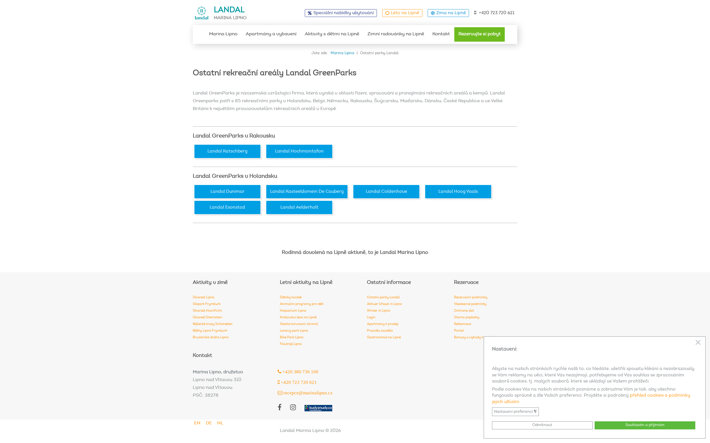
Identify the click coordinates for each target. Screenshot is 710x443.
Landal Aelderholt (299, 207)
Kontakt (441, 34)
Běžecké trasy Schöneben (212, 324)
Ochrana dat (464, 310)
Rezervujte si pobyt (479, 34)
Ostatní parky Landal (383, 297)
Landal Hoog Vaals (458, 191)
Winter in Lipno (378, 310)
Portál (459, 330)
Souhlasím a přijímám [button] (645, 425)
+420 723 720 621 (496, 13)
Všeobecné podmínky (470, 304)
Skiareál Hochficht (207, 310)
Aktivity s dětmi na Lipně (332, 34)
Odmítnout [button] (542, 425)
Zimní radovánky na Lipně (395, 34)
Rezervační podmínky (470, 297)
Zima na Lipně (451, 13)
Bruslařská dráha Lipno (211, 337)
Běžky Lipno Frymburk (210, 330)
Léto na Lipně (405, 13)
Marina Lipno (223, 34)
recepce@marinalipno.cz (307, 392)
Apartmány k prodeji (383, 324)
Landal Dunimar (228, 191)
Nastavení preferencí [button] (515, 412)
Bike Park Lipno (291, 337)
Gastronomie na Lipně (384, 337)
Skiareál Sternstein (207, 317)
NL (220, 423)
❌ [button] (698, 342)
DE (209, 423)
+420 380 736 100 (299, 371)
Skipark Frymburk (206, 304)
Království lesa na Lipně (298, 317)
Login (371, 317)
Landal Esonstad (227, 207)
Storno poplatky (466, 317)
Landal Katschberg (227, 151)
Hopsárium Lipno (293, 310)
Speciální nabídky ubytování (343, 13)
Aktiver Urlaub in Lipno (384, 304)
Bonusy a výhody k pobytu (474, 337)
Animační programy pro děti (302, 304)
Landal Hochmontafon (299, 151)
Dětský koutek (291, 297)
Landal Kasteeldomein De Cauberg (307, 191)
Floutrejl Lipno (291, 344)
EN (197, 423)
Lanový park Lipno (294, 330)
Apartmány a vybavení (271, 34)
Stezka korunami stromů (299, 324)
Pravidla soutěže (380, 330)
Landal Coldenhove (386, 191)
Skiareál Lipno (203, 297)
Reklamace (462, 324)
